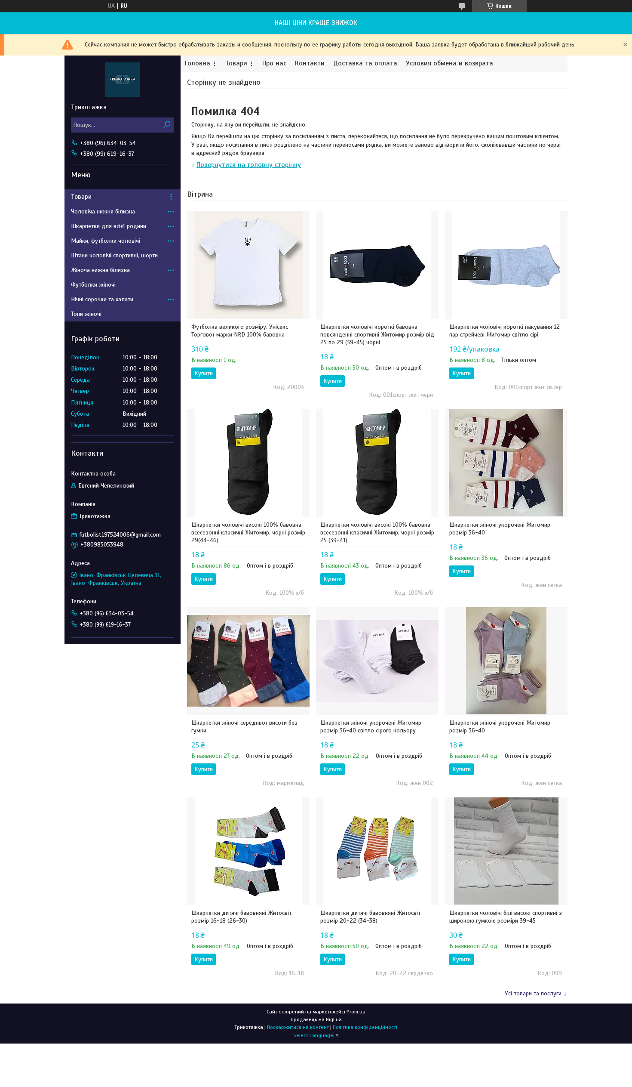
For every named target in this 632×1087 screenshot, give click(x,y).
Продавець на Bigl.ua (316, 1019)
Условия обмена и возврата (449, 63)
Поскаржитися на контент (298, 1027)
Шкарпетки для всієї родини (108, 226)
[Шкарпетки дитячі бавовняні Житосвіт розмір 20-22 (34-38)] (377, 851)
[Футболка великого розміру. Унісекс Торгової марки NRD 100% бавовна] (248, 265)
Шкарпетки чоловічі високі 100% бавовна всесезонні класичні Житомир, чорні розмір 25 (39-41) (377, 532)
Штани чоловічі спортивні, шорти (114, 255)
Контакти (310, 63)
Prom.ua (356, 1012)
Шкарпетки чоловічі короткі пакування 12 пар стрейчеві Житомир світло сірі (504, 330)
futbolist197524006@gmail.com (120, 534)
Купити (203, 373)
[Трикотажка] (122, 79)
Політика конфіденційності (365, 1027)
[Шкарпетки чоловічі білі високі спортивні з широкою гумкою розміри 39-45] (506, 851)
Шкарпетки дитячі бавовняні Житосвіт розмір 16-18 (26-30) (241, 916)
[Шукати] (166, 125)
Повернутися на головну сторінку (248, 165)
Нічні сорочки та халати (102, 299)
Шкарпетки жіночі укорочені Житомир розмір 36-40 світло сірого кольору (370, 726)
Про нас (274, 63)
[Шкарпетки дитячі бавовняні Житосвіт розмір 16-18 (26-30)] (248, 851)
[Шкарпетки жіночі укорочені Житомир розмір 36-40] (506, 463)
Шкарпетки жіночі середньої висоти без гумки (244, 726)
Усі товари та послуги (533, 993)
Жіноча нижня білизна (100, 270)
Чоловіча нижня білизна (103, 211)
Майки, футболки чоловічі (105, 240)
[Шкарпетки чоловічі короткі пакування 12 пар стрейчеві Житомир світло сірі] (506, 265)
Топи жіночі (86, 314)
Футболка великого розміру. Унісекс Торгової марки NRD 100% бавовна (239, 330)
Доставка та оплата (365, 63)
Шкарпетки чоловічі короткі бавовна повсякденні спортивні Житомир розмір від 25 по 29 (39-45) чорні (377, 334)
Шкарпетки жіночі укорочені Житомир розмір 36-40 (499, 528)
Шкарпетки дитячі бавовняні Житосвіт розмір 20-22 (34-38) (370, 916)
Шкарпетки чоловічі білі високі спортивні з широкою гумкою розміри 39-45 (505, 916)
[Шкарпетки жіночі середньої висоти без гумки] (248, 661)
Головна (197, 63)
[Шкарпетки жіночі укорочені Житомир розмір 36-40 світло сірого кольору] (377, 661)
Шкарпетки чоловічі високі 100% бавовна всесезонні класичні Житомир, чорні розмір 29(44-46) (248, 532)
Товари (236, 63)
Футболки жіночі (93, 284)
